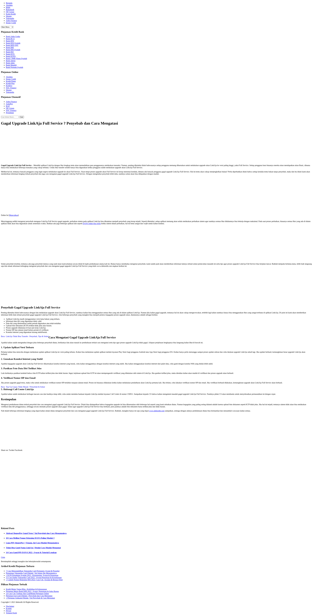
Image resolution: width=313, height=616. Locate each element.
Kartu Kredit (11, 14)
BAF (8, 106)
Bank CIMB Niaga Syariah (16, 58)
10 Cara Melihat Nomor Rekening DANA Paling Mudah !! (30, 538)
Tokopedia (10, 18)
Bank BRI (10, 47)
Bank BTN (10, 54)
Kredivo (9, 86)
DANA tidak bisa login (92, 223)
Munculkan (13, 215)
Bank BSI (10, 52)
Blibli (8, 7)
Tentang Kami (11, 613)
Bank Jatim (10, 63)
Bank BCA (10, 39)
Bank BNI (10, 41)
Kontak (9, 608)
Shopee (9, 16)
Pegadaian (10, 113)
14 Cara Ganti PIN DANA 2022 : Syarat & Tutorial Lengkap (31, 552)
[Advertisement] (156, 145)
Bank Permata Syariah (14, 67)
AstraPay (9, 104)
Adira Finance (11, 21)
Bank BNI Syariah (13, 43)
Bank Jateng (10, 61)
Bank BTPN (11, 56)
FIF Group (10, 12)
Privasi (8, 611)
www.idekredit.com (156, 411)
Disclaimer (10, 606)
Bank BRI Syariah (13, 50)
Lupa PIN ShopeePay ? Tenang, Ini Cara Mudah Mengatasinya (32, 543)
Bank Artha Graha (13, 36)
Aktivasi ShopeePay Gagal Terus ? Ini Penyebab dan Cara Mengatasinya (36, 533)
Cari (21, 117)
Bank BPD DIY (12, 45)
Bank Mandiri (11, 65)
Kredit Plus (10, 83)
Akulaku (9, 5)
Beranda (9, 3)
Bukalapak (10, 10)
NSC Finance (11, 88)
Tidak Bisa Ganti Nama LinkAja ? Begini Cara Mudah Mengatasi (33, 548)
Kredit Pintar (11, 81)
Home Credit (11, 23)
